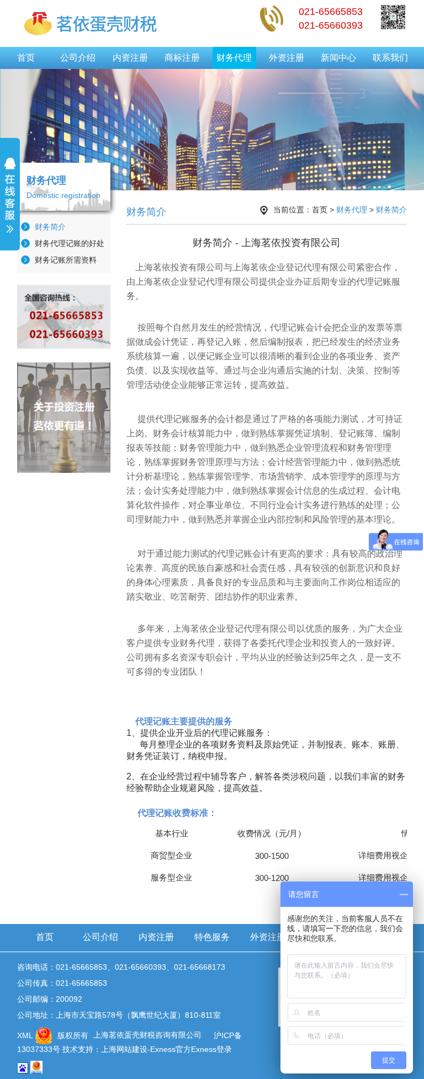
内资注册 (130, 57)
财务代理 (234, 57)
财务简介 (50, 226)
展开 (10, 202)
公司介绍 (78, 57)
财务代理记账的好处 (69, 243)
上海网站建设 (124, 1049)
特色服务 (212, 937)
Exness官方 (170, 1049)
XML (25, 1034)
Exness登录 (211, 1049)
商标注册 (182, 57)
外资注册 (286, 57)
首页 (26, 57)
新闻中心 (338, 57)
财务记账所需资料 (66, 259)
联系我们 (390, 57)
